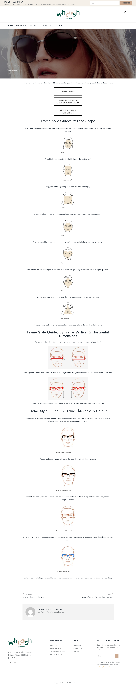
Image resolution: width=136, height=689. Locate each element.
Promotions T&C (56, 654)
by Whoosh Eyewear (25, 66)
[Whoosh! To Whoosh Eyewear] (68, 14)
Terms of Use (113, 667)
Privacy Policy (55, 648)
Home (10, 25)
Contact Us (46, 25)
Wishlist (76, 651)
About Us (33, 25)
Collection (21, 25)
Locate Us (58, 25)
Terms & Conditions (58, 651)
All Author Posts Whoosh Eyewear (51, 612)
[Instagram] (15, 662)
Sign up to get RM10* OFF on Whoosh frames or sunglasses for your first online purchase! (39, 4)
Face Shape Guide (15, 70)
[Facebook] (10, 662)
